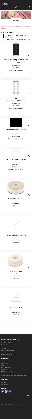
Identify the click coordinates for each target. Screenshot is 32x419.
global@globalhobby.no (7, 350)
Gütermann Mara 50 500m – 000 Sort (16, 129)
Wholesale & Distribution (9, 372)
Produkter (4, 26)
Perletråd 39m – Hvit (16, 271)
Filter (10, 35)
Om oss (3, 361)
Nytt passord (4, 384)
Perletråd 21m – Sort (16, 308)
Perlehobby (16, 26)
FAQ (2, 365)
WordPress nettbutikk (7, 404)
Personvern (4, 369)
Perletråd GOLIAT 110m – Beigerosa (16, 235)
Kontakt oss (4, 363)
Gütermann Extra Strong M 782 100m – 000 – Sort (16, 59)
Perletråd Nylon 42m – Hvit (16, 199)
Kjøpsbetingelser (5, 367)
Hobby (10, 26)
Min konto (3, 382)
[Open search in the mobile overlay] (16, 7)
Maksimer (18, 404)
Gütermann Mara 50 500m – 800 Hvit (16, 160)
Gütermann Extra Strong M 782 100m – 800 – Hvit (16, 97)
